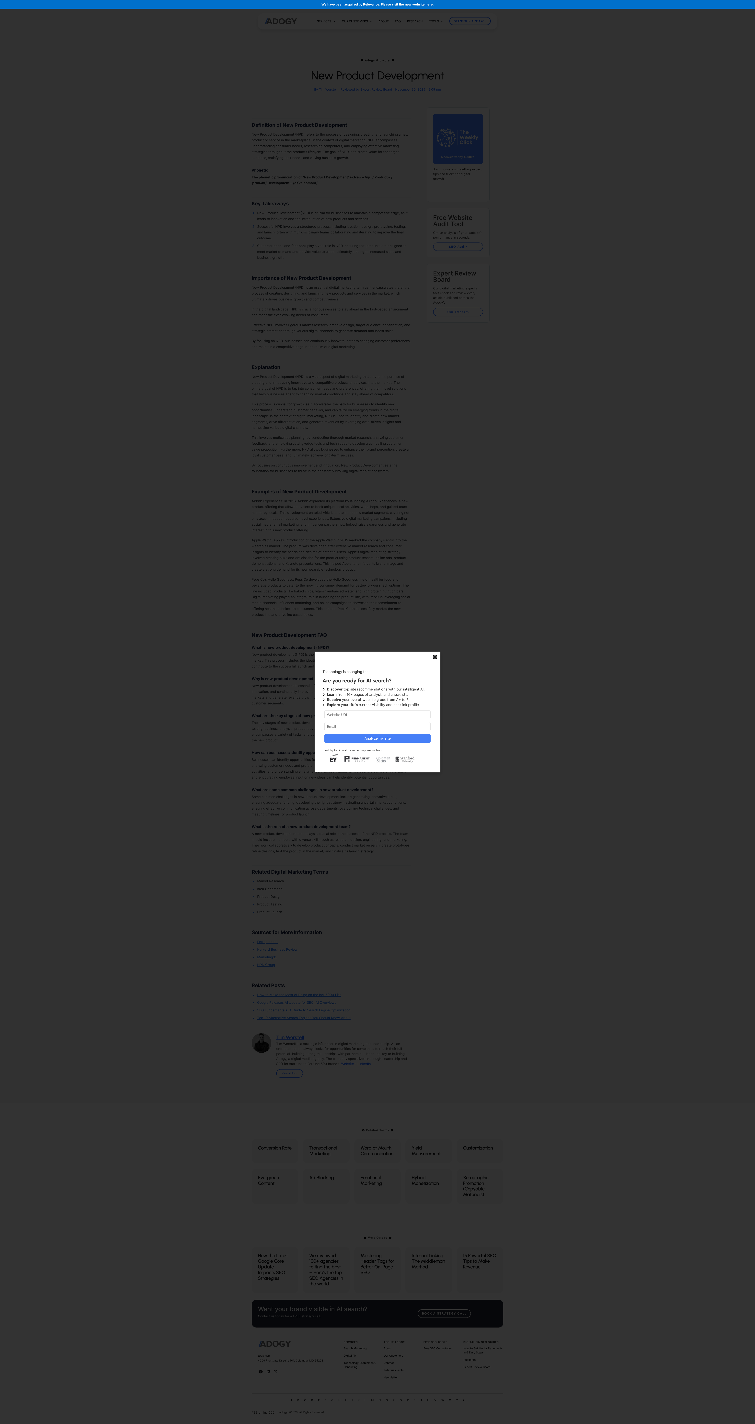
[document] (377, 712)
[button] (435, 657)
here (429, 4)
